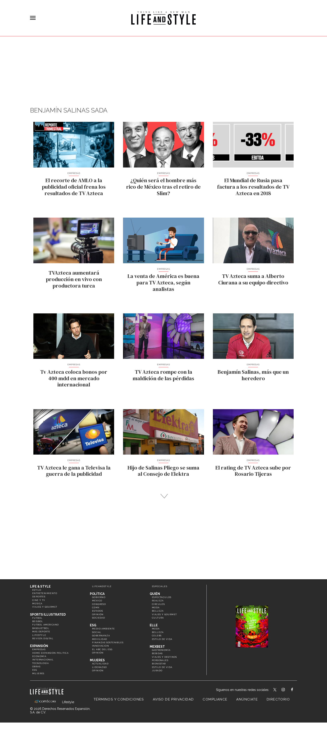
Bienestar (159, 663)
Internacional (43, 659)
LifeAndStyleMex (296, 690)
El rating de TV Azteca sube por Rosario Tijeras (253, 471)
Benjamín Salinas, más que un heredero (253, 375)
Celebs (156, 635)
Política (97, 594)
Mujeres (38, 673)
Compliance (215, 699)
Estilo (36, 590)
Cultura (158, 618)
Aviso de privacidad (173, 699)
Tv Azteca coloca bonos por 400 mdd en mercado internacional (73, 378)
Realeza (158, 600)
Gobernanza (101, 635)
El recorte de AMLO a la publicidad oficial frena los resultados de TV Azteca (74, 187)
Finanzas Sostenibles (107, 642)
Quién (155, 594)
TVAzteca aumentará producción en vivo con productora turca (74, 279)
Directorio (278, 699)
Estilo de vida (162, 639)
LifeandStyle (102, 586)
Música (37, 603)
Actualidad (100, 663)
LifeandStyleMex (275, 690)
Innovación (100, 646)
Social (96, 632)
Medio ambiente (103, 628)
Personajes (160, 660)
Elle (154, 625)
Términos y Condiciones (119, 699)
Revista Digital (42, 638)
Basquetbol (40, 628)
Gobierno (98, 597)
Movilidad (99, 639)
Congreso (99, 604)
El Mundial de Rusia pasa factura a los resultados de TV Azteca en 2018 (253, 187)
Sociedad (98, 618)
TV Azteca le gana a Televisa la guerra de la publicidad (74, 471)
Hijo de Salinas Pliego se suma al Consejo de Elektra (163, 471)
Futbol (37, 618)
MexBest (157, 646)
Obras (36, 666)
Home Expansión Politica (50, 653)
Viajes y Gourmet (44, 607)
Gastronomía (161, 650)
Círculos (158, 604)
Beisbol (37, 621)
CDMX (96, 607)
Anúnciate (247, 699)
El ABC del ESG (102, 649)
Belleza (158, 611)
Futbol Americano (45, 624)
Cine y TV (38, 600)
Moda (156, 607)
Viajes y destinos (164, 657)
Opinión (98, 614)
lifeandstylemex (287, 690)
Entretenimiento (44, 593)
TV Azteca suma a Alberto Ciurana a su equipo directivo (253, 279)
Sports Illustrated (48, 614)
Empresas (73, 173)
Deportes (38, 596)
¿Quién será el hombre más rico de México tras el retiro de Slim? (163, 187)
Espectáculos (162, 597)
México (97, 600)
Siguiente (163, 496)
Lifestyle (39, 635)
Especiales (159, 586)
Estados (97, 611)
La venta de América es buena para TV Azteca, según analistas (163, 282)
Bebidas (157, 653)
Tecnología (40, 663)
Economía (39, 656)
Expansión (39, 646)
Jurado (157, 670)
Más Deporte (41, 631)
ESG (34, 670)
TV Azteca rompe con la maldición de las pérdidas (163, 375)
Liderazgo (99, 667)
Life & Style (40, 586)
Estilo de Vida (162, 667)
